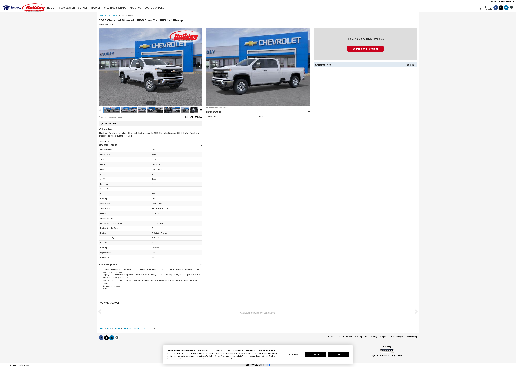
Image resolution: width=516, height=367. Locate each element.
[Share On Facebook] (495, 7)
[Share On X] (501, 7)
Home (50, 7)
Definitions (347, 336)
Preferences (293, 354)
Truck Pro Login (396, 336)
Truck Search (66, 7)
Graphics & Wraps (115, 7)
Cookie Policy (411, 336)
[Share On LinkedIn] (506, 7)
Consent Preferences (19, 365)
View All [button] (106, 289)
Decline (316, 354)
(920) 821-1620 (506, 1)
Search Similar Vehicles (365, 48)
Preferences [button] (226, 359)
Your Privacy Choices (256, 365)
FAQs (338, 336)
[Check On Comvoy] (511, 7)
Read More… (104, 141)
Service (82, 7)
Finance (96, 7)
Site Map (358, 336)
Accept (338, 354)
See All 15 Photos (194, 117)
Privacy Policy (371, 336)
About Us (135, 7)
